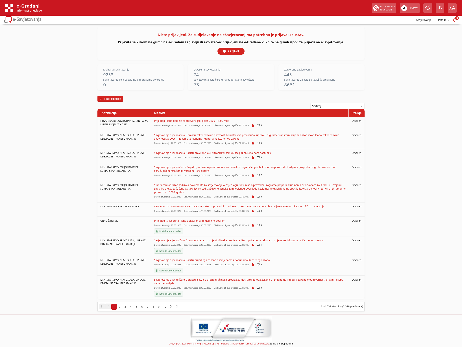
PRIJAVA (233, 51)
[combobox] (337, 106)
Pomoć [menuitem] (442, 19)
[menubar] (444, 20)
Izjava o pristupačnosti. (281, 343)
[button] (102, 306)
